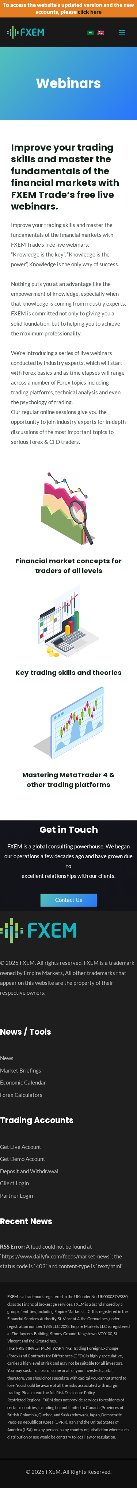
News (7, 1058)
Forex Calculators (21, 1095)
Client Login (14, 1183)
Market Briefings (20, 1070)
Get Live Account (20, 1147)
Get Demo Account (22, 1159)
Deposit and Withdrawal (29, 1171)
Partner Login (16, 1196)
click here (90, 12)
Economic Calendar (23, 1082)
